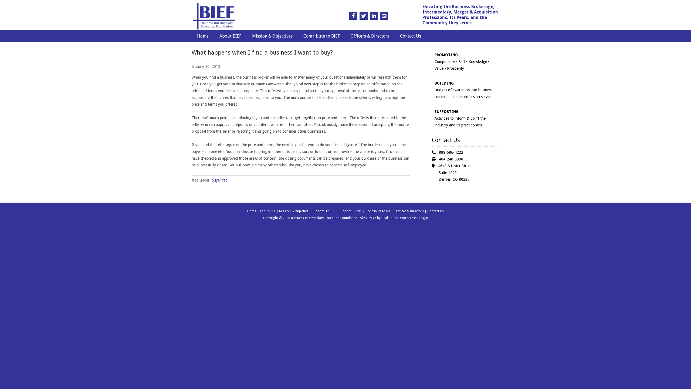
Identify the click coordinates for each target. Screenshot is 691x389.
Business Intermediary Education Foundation (241, 16)
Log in (423, 218)
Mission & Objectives (272, 36)
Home (203, 36)
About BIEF (230, 36)
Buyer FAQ (220, 180)
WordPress (408, 218)
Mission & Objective (293, 211)
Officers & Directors (370, 36)
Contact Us (410, 36)
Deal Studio (389, 218)
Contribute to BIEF (321, 36)
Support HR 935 (323, 211)
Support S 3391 (350, 211)
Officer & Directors (410, 211)
